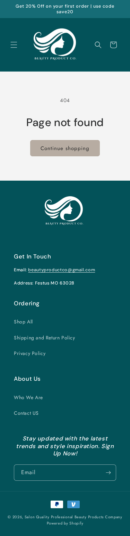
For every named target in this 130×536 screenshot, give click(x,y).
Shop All (23, 321)
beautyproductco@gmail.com (61, 270)
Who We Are (28, 397)
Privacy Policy (29, 353)
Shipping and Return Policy (44, 337)
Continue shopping (65, 148)
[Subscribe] (108, 472)
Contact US (26, 413)
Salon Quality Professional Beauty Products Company (73, 517)
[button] (13, 44)
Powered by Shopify (65, 523)
